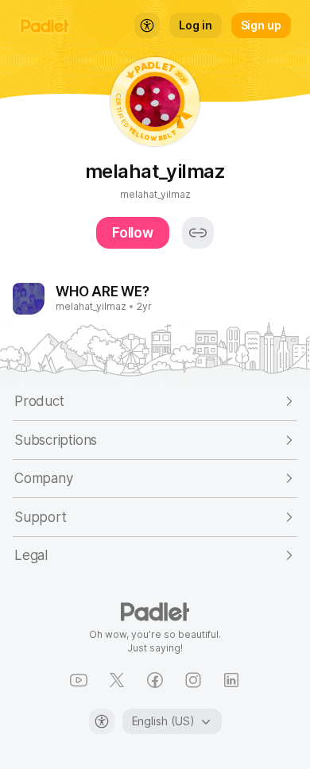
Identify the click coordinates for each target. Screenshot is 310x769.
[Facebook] (155, 680)
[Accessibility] (101, 721)
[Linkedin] (231, 680)
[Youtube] (78, 680)
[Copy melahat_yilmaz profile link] (198, 233)
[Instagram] (193, 680)
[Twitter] (116, 680)
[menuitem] (147, 25)
